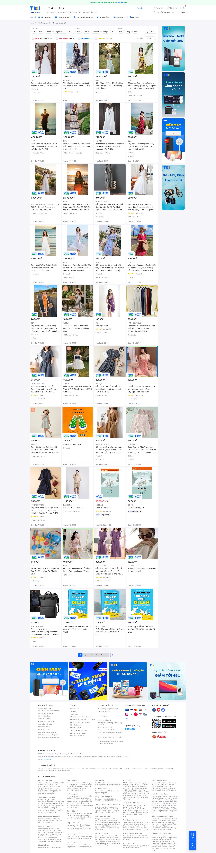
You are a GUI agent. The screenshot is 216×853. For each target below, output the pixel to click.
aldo (110, 769)
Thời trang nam (73, 794)
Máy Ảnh (168, 829)
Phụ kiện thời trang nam (107, 792)
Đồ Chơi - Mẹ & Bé (45, 780)
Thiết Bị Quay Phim (163, 828)
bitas (172, 769)
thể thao (94, 12)
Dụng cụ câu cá (161, 803)
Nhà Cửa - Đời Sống (102, 816)
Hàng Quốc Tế (128, 780)
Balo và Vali (99, 780)
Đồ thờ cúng (102, 828)
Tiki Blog (73, 711)
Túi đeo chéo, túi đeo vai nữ (76, 837)
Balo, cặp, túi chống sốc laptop (108, 783)
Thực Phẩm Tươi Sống (46, 797)
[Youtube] (158, 710)
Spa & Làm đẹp (137, 824)
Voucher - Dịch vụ (130, 820)
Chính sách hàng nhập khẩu (47, 732)
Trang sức (98, 799)
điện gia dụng (51, 12)
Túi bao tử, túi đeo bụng (84, 846)
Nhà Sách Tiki (128, 843)
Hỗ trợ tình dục (54, 839)
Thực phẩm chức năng (49, 830)
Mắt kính (112, 791)
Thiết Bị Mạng (106, 811)
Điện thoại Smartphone (45, 819)
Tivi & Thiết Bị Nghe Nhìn (134, 796)
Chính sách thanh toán (105, 727)
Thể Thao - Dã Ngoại (160, 794)
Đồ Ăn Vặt (102, 841)
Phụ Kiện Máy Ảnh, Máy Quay (161, 819)
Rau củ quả (45, 802)
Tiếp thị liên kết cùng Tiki (78, 730)
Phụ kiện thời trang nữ (102, 791)
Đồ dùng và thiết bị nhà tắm (108, 824)
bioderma (89, 769)
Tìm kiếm (140, 8)
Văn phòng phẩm (139, 846)
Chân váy (80, 786)
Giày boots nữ (74, 817)
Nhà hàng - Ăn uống (134, 826)
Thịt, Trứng (48, 800)
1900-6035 (47, 709)
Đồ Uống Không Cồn (106, 843)
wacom (139, 769)
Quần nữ (80, 783)
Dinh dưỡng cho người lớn (50, 790)
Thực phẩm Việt (55, 802)
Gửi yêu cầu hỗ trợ (44, 716)
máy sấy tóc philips (165, 838)
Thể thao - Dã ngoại (132, 786)
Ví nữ (87, 837)
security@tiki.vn (54, 737)
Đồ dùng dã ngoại (164, 798)
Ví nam (69, 845)
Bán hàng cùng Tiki (104, 711)
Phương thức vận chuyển (46, 721)
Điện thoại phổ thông (48, 820)
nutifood (121, 769)
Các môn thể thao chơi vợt (164, 806)
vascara (40, 769)
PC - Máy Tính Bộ (104, 812)
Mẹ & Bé (135, 790)
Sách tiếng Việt (128, 846)
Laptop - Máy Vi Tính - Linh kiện (107, 805)
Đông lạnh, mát (52, 803)
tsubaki (67, 770)
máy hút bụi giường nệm (164, 844)
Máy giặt (158, 786)
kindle (128, 769)
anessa (145, 769)
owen (73, 769)
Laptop (113, 812)
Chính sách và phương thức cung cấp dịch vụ (110, 733)
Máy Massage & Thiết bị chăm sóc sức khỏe (51, 833)
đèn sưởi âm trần (161, 848)
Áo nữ (68, 783)
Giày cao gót (71, 813)
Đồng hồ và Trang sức (103, 796)
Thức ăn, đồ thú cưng (48, 811)
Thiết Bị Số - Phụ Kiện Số (132, 803)
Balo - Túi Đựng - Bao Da (164, 824)
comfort (167, 769)
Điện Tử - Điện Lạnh (159, 780)
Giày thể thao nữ (168, 809)
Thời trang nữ (72, 780)
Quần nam (79, 796)
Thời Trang (140, 783)
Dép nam (77, 827)
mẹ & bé (66, 12)
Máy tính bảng (47, 822)
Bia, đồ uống (45, 807)
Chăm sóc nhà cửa (50, 812)
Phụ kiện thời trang (102, 788)
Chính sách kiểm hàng (45, 724)
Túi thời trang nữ (73, 834)
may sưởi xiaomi (161, 841)
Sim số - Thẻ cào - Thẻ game (139, 829)
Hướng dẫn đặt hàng (44, 719)
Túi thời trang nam (74, 842)
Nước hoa (46, 839)
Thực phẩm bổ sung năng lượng (165, 810)
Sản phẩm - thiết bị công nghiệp (136, 794)
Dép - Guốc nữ (81, 813)
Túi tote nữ (78, 838)
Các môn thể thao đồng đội (164, 805)
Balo (96, 783)
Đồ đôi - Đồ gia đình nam (81, 802)
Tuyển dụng (74, 714)
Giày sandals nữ (78, 815)
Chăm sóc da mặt (44, 829)
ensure (78, 769)
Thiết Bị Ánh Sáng (164, 820)
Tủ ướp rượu (172, 790)
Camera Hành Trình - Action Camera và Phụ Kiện (164, 822)
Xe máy (129, 838)
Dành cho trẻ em (48, 809)
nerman (133, 769)
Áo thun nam (71, 796)
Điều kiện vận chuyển (77, 736)
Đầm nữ (73, 783)
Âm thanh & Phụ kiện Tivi (160, 783)
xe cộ (59, 12)
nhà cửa (82, 12)
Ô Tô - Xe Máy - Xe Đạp (132, 833)
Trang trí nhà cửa (100, 819)
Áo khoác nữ (82, 784)
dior (46, 769)
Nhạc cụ (110, 828)
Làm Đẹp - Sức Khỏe (46, 826)
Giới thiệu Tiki (74, 709)
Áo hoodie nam (76, 800)
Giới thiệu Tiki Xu (75, 728)
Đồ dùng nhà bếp (43, 847)
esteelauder (52, 769)
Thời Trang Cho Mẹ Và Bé (46, 783)
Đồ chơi (58, 783)
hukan (54, 770)
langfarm (48, 770)
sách (88, 12)
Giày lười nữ (83, 817)
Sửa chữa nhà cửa (104, 820)
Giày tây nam (80, 825)
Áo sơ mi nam (79, 798)
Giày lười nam (71, 825)
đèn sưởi (161, 836)
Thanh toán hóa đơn (129, 822)
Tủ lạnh (157, 784)
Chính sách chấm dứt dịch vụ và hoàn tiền (110, 738)
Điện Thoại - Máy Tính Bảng (49, 816)
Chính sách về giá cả (104, 720)
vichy (59, 770)
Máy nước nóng (164, 788)
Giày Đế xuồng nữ (79, 819)
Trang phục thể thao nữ (159, 796)
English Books (134, 847)
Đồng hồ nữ (106, 799)
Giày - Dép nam (73, 823)
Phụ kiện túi (87, 838)
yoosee (151, 769)
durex (83, 769)
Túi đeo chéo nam (78, 845)
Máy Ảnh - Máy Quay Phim (162, 816)
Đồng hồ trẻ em (116, 801)
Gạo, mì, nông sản (49, 805)
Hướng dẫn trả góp (44, 729)
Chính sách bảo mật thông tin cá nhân (82, 719)
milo (98, 769)
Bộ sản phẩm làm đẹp (50, 840)
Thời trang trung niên (77, 790)
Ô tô (134, 838)
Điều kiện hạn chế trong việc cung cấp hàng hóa (110, 723)
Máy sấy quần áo (161, 790)
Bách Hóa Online (101, 833)
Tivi (156, 788)
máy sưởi (155, 836)
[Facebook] (154, 710)
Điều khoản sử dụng (76, 725)
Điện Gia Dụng (43, 845)
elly (95, 769)
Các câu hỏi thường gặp (46, 713)
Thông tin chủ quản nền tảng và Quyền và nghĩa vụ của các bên (110, 742)
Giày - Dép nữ (72, 811)
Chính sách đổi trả (44, 727)
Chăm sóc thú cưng (101, 836)
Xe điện (142, 836)
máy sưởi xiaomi (166, 843)
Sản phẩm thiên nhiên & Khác (49, 835)
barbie (67, 769)
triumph (115, 769)
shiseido (41, 770)
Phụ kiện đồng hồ (104, 801)
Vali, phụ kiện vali (114, 784)
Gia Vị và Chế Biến (104, 839)
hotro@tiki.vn (55, 735)
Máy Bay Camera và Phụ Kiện (164, 828)
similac (161, 769)
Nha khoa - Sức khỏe (135, 828)
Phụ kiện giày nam (76, 829)
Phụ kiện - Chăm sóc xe (131, 836)
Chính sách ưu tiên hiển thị (106, 730)
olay (156, 769)
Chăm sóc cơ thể (48, 832)
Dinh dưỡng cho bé (48, 788)
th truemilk (60, 769)
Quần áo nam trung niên (78, 805)
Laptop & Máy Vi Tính (138, 793)
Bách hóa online (133, 792)
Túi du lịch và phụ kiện (106, 783)
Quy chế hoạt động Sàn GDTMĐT (108, 709)
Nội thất (104, 822)
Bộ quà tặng (104, 845)
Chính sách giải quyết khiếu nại (80, 722)
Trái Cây (41, 800)
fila (63, 770)
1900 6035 (47, 759)
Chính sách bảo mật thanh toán (80, 717)
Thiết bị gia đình (56, 847)
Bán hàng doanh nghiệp (78, 733)
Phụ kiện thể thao (164, 800)
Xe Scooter (140, 838)
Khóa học (140, 822)
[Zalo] (163, 710)
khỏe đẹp (73, 12)
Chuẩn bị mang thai (48, 793)
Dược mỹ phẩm (56, 841)
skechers (104, 769)
